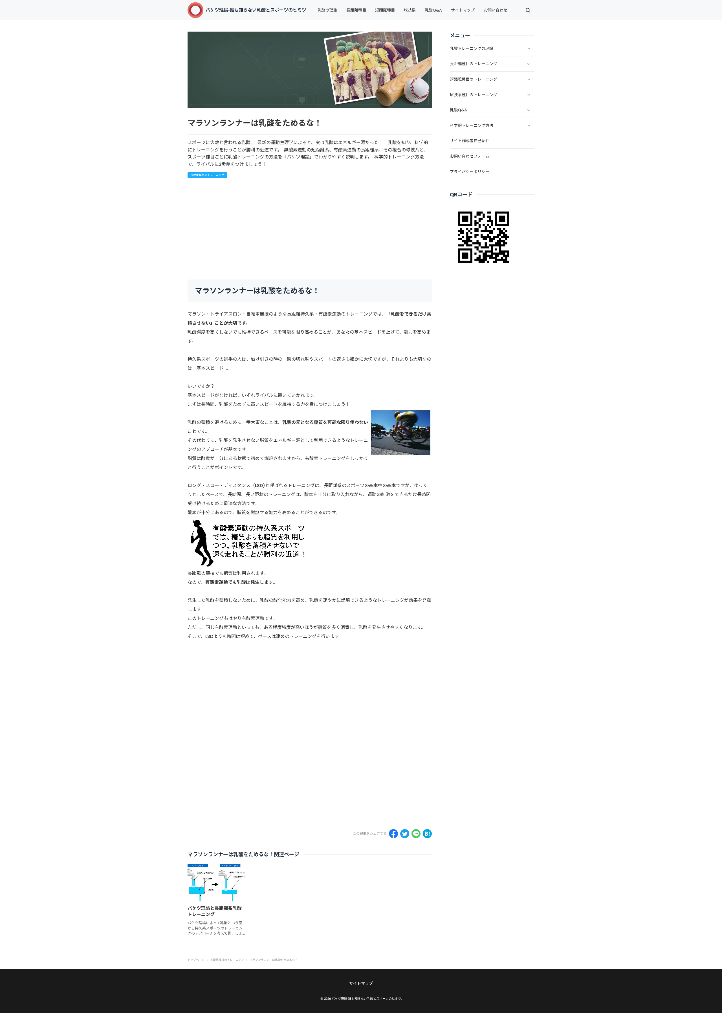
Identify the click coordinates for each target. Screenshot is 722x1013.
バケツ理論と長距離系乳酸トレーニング (215, 911)
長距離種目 (356, 10)
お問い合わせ (495, 10)
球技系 (410, 10)
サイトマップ (463, 10)
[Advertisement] (352, 228)
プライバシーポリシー (469, 172)
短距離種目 (385, 10)
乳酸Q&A (433, 10)
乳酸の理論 (327, 10)
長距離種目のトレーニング (207, 175)
